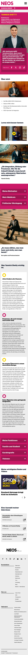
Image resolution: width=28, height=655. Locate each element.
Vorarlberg (17, 582)
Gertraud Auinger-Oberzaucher (18, 616)
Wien (16, 584)
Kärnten (17, 569)
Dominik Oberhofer (18, 638)
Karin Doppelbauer (18, 623)
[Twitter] (15, 67)
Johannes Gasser (17, 627)
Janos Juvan (16, 636)
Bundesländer (6, 8)
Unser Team (17, 592)
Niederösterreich (18, 571)
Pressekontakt (18, 601)
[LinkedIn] (21, 559)
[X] (6, 559)
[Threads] (25, 559)
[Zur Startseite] (10, 3)
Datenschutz (8, 653)
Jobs (16, 595)
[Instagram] (19, 67)
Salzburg (17, 576)
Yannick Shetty (17, 607)
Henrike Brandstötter (18, 619)
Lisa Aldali (16, 613)
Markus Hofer (17, 631)
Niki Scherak (17, 609)
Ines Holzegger (17, 629)
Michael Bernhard (18, 621)
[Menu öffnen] (25, 3)
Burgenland (17, 567)
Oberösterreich (18, 574)
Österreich (17, 565)
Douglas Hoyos (17, 633)
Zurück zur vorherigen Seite (8, 11)
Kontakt (17, 599)
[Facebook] (11, 67)
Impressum (15, 653)
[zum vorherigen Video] (22, 497)
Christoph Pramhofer (18, 640)
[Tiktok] (24, 67)
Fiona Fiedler (17, 625)
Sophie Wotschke (18, 642)
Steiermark (17, 578)
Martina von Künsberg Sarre (20, 611)
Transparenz (18, 597)
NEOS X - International (20, 586)
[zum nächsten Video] (25, 497)
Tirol (16, 580)
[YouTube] (18, 559)
